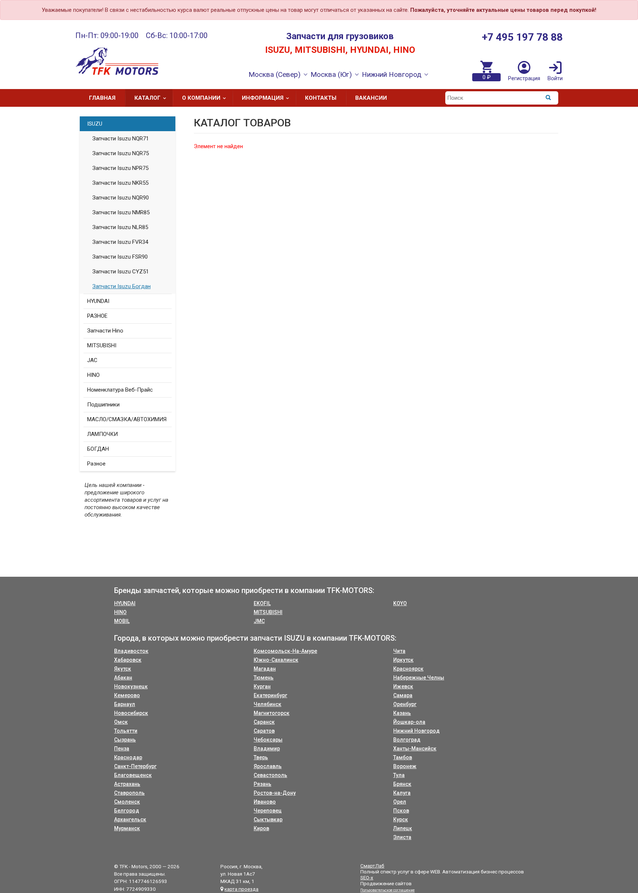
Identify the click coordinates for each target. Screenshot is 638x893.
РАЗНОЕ (97, 316)
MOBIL (122, 621)
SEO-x (366, 877)
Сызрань (125, 740)
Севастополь (270, 775)
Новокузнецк (131, 686)
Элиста (402, 837)
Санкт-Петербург (135, 766)
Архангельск (130, 819)
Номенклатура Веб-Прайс (120, 389)
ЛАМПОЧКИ (102, 434)
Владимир (267, 748)
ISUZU (94, 123)
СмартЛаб (372, 866)
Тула (399, 775)
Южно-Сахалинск (276, 660)
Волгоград (407, 740)
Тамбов (402, 757)
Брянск (402, 784)
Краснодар (128, 757)
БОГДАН (98, 449)
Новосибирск (131, 713)
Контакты (320, 98)
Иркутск (403, 660)
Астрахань (127, 784)
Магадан (265, 669)
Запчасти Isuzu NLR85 (120, 227)
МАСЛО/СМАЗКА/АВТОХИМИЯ (127, 419)
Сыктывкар (268, 819)
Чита (399, 651)
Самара (402, 695)
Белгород (126, 811)
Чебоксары (268, 740)
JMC (259, 621)
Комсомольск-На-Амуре (285, 651)
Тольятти (125, 731)
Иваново (265, 802)
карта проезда (241, 889)
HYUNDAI (98, 301)
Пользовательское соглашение (387, 890)
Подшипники (103, 404)
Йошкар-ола (409, 722)
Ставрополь (129, 793)
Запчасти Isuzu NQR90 (120, 197)
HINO (93, 375)
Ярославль (268, 766)
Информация (263, 98)
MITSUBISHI (101, 345)
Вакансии (371, 98)
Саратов (264, 731)
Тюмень (264, 678)
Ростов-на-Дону (275, 793)
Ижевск (403, 686)
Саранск (264, 722)
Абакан (123, 678)
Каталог (147, 98)
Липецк (402, 828)
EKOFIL (262, 603)
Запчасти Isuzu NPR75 (120, 168)
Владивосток (131, 651)
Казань (402, 713)
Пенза (121, 748)
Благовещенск (133, 775)
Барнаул (124, 704)
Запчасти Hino (105, 330)
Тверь (261, 757)
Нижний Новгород (416, 731)
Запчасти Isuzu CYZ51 (120, 271)
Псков (401, 811)
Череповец (268, 811)
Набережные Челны (418, 678)
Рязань (262, 784)
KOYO (400, 603)
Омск (121, 722)
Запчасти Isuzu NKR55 (120, 183)
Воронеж (404, 766)
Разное (96, 463)
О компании (201, 98)
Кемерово (127, 695)
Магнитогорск (271, 713)
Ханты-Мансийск (414, 748)
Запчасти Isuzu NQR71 (120, 138)
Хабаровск (127, 660)
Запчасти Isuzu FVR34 (120, 242)
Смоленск (127, 802)
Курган (262, 686)
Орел (399, 802)
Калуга (402, 793)
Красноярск (408, 669)
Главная (102, 98)
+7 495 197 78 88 (522, 37)
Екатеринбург (270, 695)
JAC (92, 360)
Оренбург (404, 704)
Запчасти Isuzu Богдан (121, 286)
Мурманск (127, 828)
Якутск (122, 669)
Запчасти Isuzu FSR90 (120, 256)
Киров (261, 828)
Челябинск (267, 704)
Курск (400, 819)
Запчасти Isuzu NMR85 (121, 212)
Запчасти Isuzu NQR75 (120, 153)
